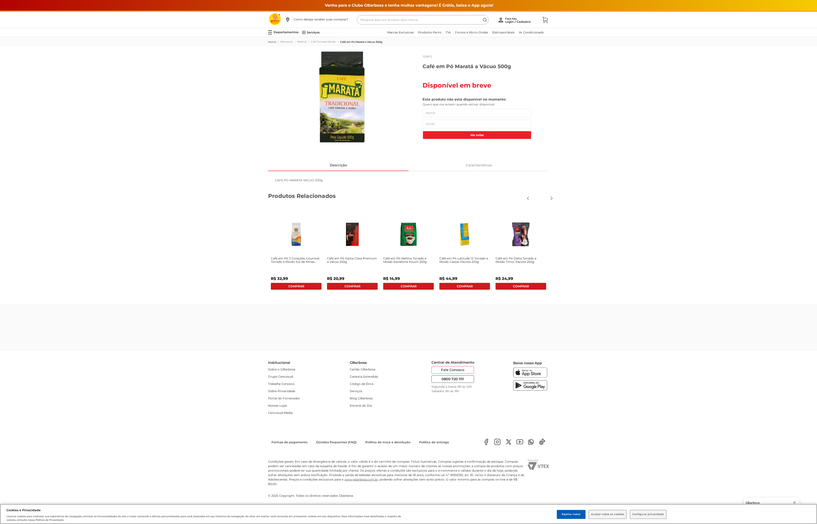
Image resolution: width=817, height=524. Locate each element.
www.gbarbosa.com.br (361, 479)
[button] (316, 19)
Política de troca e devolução (387, 442)
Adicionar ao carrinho (296, 286)
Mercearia (286, 41)
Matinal (302, 41)
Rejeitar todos (571, 514)
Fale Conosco (452, 370)
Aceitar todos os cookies (607, 514)
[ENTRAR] (518, 20)
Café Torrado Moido (323, 41)
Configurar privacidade (648, 514)
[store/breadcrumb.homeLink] (272, 42)
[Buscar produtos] (484, 19)
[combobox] (423, 19)
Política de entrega (434, 442)
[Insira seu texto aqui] (530, 442)
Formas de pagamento (289, 442)
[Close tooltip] (794, 502)
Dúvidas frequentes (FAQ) (336, 442)
